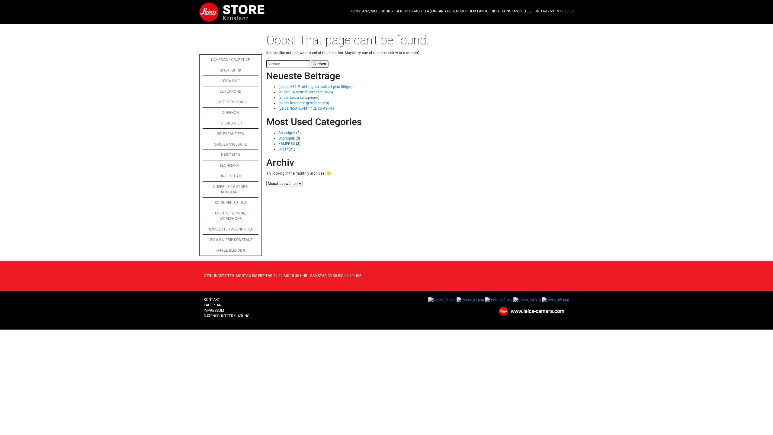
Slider (283, 149)
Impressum (214, 310)
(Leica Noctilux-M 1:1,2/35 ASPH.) (306, 108)
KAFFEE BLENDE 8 (230, 250)
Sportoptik (286, 138)
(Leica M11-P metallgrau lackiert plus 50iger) (315, 87)
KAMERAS (286, 144)
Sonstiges (286, 133)
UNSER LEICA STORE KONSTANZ (230, 189)
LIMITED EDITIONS (230, 102)
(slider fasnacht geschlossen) (303, 103)
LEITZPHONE (230, 91)
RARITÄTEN (230, 155)
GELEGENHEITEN (230, 134)
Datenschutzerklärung (226, 316)
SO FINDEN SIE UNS (230, 203)
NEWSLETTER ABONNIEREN (230, 229)
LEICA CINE (230, 81)
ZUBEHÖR (230, 113)
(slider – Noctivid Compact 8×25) (305, 92)
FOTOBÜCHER (230, 123)
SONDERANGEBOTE (230, 144)
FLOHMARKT (230, 165)
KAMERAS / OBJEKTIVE (230, 60)
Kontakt (212, 300)
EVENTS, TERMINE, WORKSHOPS (230, 216)
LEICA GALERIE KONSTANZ (230, 240)
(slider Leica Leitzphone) (298, 97)
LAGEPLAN (212, 305)
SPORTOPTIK (230, 70)
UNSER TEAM (231, 176)
